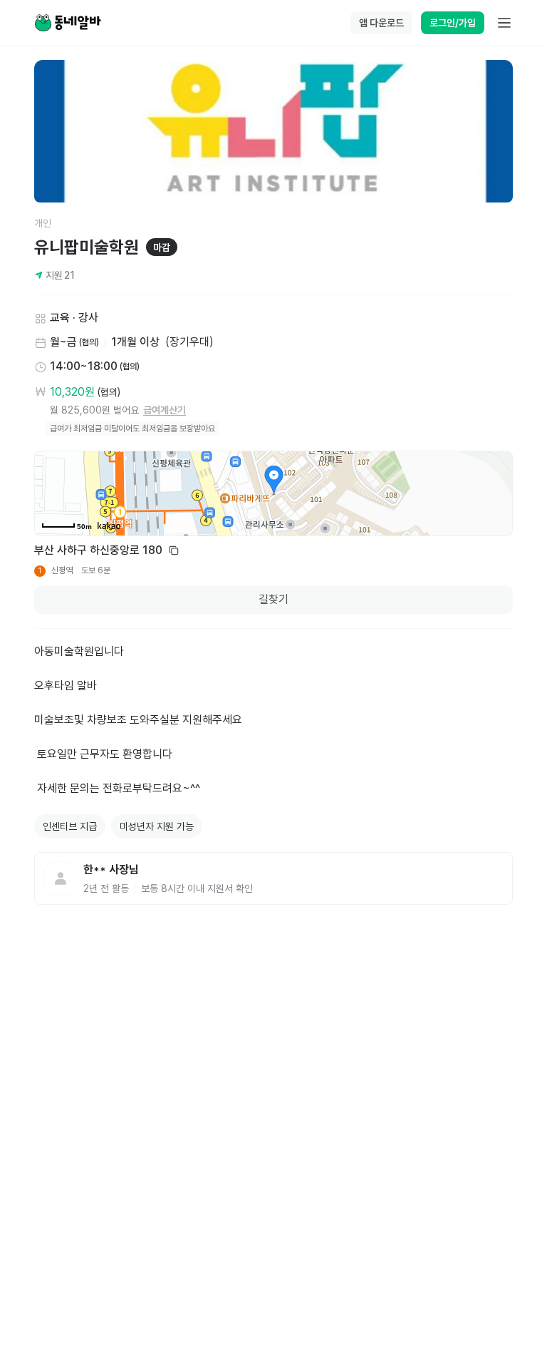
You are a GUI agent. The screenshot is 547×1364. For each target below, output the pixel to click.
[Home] (67, 22)
